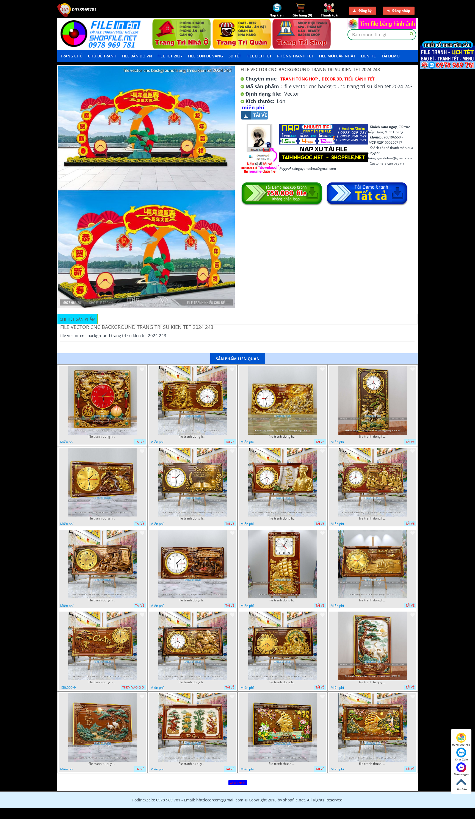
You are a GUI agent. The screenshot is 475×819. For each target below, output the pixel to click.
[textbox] (381, 34)
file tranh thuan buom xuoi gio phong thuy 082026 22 (282, 764)
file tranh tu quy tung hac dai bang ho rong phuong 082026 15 (192, 764)
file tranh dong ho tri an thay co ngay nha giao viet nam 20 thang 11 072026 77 (192, 518)
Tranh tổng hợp (299, 79)
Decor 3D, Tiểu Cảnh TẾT (348, 79)
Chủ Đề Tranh (102, 56)
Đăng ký (365, 10)
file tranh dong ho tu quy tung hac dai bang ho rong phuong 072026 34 (372, 436)
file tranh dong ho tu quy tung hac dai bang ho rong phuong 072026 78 (192, 436)
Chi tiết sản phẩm (78, 319)
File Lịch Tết (259, 56)
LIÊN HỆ (368, 56)
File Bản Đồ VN (137, 56)
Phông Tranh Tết (295, 56)
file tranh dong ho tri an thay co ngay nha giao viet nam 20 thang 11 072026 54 (282, 518)
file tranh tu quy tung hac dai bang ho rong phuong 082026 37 (372, 682)
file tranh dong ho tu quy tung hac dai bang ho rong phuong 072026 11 (102, 518)
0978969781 (84, 10)
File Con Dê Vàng (205, 56)
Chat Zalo (461, 759)
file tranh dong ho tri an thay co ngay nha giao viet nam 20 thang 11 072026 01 (192, 600)
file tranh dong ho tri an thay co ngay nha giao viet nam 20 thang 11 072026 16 (102, 600)
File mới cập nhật (337, 56)
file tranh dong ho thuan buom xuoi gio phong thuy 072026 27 (282, 600)
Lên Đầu (461, 789)
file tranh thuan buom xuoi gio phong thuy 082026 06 (372, 764)
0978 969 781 (461, 744)
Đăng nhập (401, 10)
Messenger (461, 774)
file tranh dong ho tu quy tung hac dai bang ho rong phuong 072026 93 (102, 436)
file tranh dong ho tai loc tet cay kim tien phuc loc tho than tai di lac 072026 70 (282, 682)
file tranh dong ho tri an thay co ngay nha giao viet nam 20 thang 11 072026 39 (372, 518)
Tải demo (390, 56)
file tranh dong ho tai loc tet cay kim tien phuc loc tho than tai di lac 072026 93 (192, 682)
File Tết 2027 (170, 56)
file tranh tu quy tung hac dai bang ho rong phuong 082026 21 (102, 764)
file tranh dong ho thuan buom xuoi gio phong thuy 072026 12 (372, 600)
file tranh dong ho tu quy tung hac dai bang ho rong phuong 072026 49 (282, 436)
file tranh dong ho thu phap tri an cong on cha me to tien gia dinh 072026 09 (102, 682)
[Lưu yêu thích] (142, 369)
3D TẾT (234, 56)
